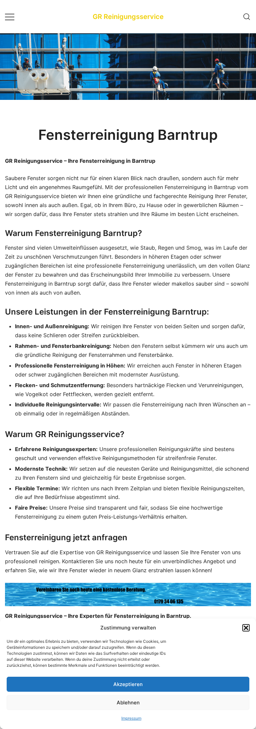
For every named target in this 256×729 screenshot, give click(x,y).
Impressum (131, 718)
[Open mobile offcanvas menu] (9, 16)
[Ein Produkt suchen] (247, 16)
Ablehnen (128, 702)
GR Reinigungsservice (128, 17)
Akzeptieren (128, 684)
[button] (246, 627)
